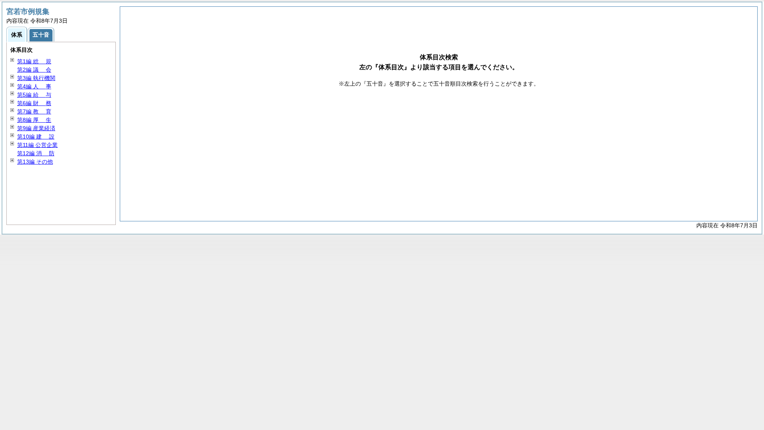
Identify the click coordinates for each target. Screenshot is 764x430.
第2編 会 (34, 69)
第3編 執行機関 (36, 78)
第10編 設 (36, 136)
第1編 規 (34, 61)
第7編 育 (34, 111)
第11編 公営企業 (37, 145)
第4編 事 (34, 86)
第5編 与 (34, 95)
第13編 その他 (35, 161)
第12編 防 (36, 153)
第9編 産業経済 (36, 128)
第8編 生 (34, 120)
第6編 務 (34, 103)
